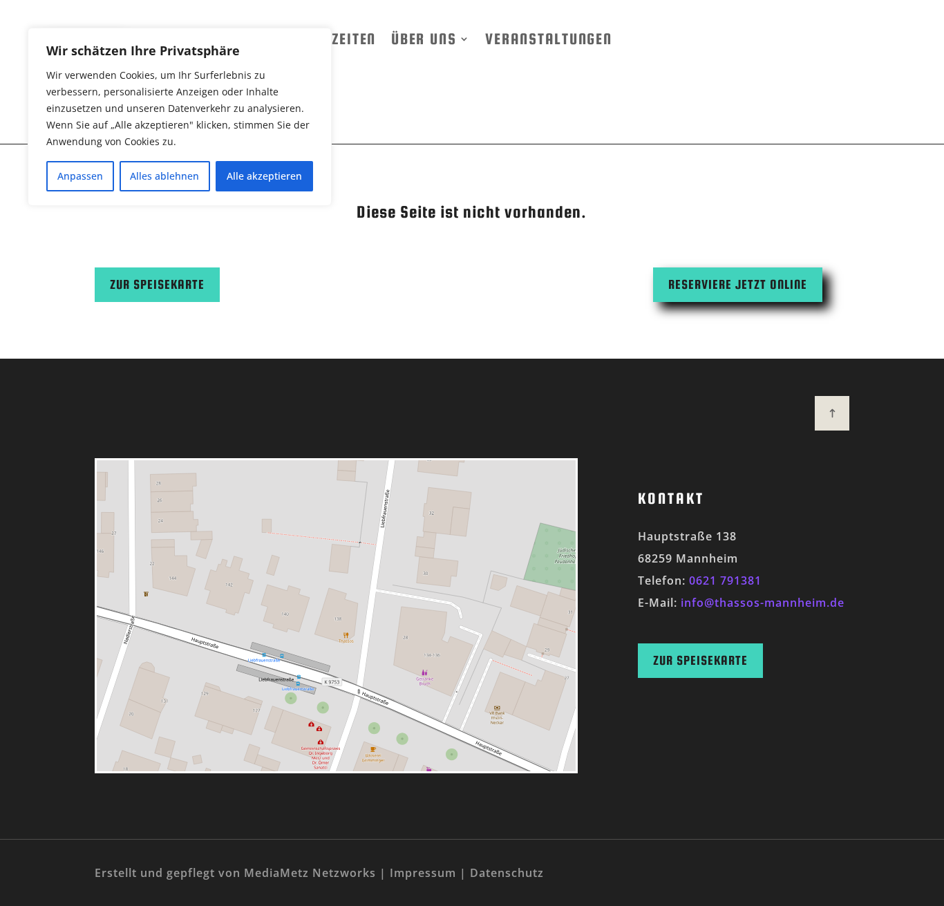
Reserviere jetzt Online (737, 284)
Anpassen (80, 175)
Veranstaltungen (548, 39)
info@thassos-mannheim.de (762, 602)
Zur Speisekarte (157, 284)
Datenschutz (507, 872)
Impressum (423, 872)
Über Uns (423, 39)
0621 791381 (725, 580)
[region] (180, 117)
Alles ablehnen (164, 175)
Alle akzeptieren (264, 175)
